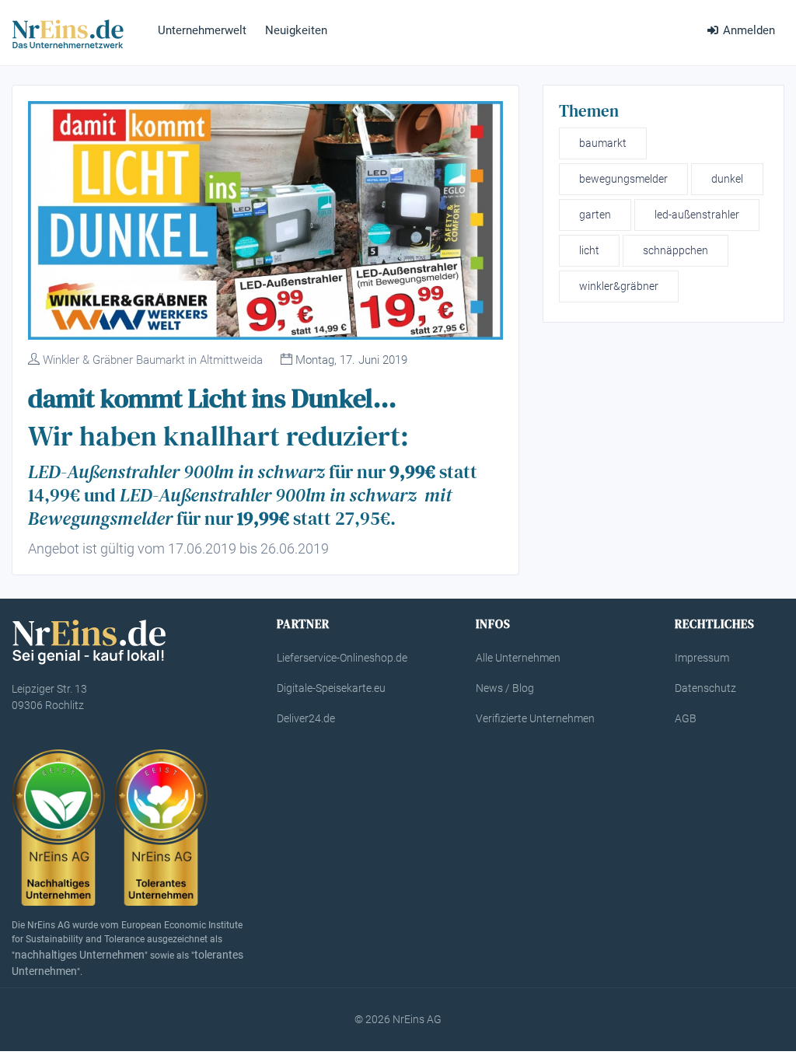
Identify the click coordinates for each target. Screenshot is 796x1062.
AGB (685, 718)
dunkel (727, 179)
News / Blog (505, 688)
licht (589, 250)
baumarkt (603, 143)
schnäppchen (675, 250)
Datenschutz (705, 688)
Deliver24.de (306, 718)
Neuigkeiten (296, 30)
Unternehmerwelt (202, 30)
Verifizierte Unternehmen (535, 718)
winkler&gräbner (618, 286)
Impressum (702, 658)
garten (595, 214)
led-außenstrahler (697, 214)
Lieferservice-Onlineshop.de (342, 658)
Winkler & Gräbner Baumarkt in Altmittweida (153, 360)
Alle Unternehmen (518, 658)
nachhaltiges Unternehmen (80, 954)
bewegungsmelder (623, 179)
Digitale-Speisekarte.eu (331, 688)
